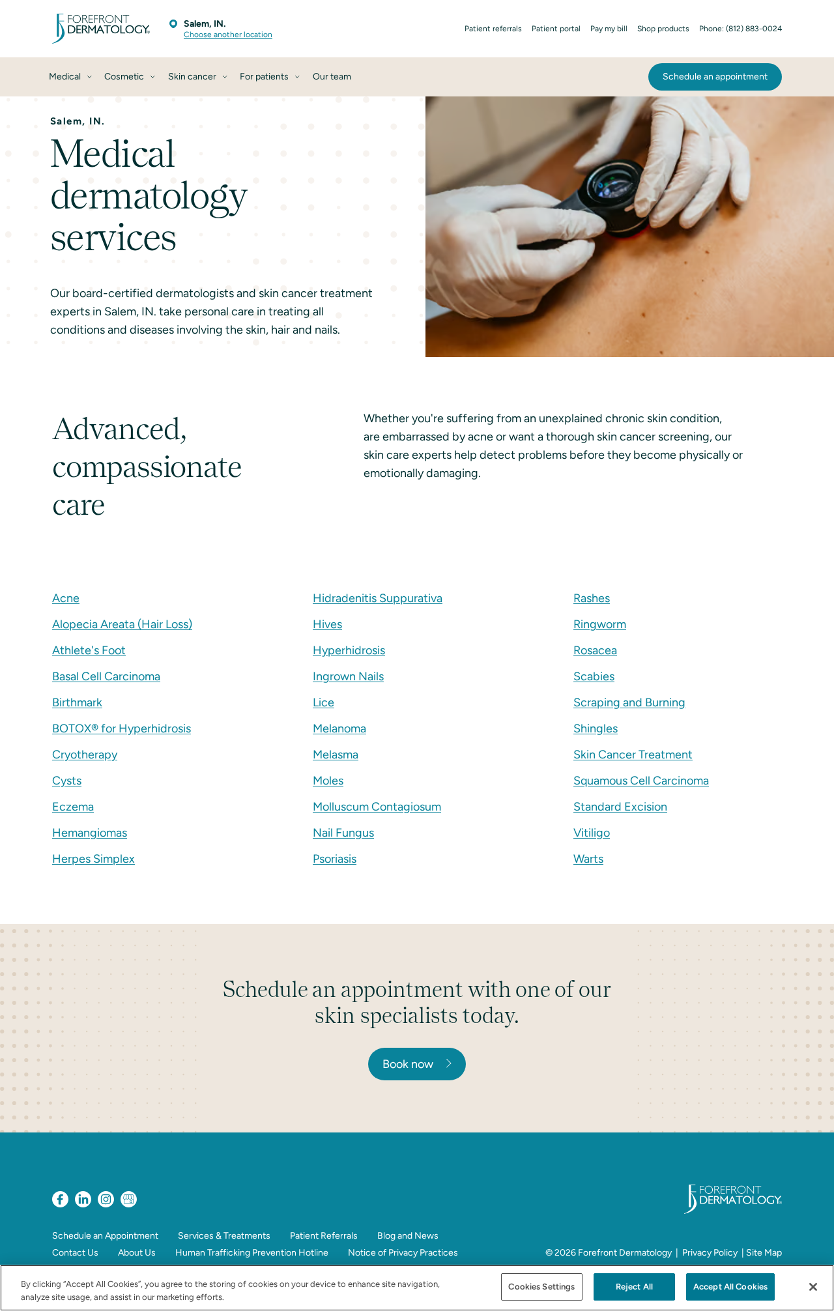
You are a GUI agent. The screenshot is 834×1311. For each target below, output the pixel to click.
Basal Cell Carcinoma (106, 676)
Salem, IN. (204, 23)
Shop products (663, 28)
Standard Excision (620, 807)
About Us (137, 1252)
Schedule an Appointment (105, 1235)
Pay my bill (608, 28)
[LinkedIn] (83, 1199)
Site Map (764, 1252)
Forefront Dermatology (625, 1252)
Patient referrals (493, 28)
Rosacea (595, 650)
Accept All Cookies (730, 1286)
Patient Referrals (324, 1235)
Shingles (595, 728)
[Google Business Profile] (129, 1199)
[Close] (813, 1287)
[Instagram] (106, 1199)
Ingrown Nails (348, 676)
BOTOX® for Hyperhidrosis (121, 728)
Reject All (634, 1286)
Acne (65, 598)
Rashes (591, 598)
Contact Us (75, 1252)
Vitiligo (591, 833)
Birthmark (77, 702)
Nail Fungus (343, 833)
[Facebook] (60, 1199)
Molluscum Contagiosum (377, 807)
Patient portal (556, 28)
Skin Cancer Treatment (633, 754)
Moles (328, 780)
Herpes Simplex (93, 859)
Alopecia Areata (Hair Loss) (122, 624)
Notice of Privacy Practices (403, 1252)
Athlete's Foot (89, 650)
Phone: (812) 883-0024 (740, 28)
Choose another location (228, 34)
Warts (588, 859)
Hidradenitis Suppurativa (377, 598)
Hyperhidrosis (349, 650)
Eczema (73, 807)
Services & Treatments (224, 1235)
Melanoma (339, 728)
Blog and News (408, 1235)
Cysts (66, 780)
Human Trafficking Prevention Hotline (251, 1252)
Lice (323, 702)
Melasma (335, 754)
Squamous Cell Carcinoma (641, 780)
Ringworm (599, 624)
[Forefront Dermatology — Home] (101, 28)
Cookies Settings (541, 1286)
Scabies (593, 676)
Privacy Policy (710, 1252)
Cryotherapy (84, 754)
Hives (327, 624)
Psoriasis (334, 859)
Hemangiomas (89, 833)
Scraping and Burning (629, 702)
